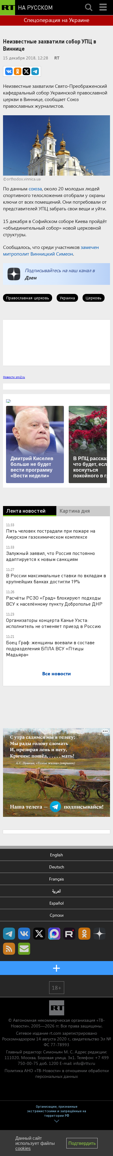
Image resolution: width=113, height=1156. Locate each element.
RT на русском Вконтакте (24, 934)
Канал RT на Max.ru (54, 934)
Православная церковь (27, 297)
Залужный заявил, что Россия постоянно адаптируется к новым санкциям (50, 556)
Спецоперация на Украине (56, 20)
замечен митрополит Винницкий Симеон (51, 250)
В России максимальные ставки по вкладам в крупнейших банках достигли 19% (56, 578)
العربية (56, 891)
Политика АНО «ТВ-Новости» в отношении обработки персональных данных (57, 1073)
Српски (57, 915)
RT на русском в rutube (69, 934)
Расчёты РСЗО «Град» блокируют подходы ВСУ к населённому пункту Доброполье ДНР (54, 600)
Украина (67, 297)
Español (56, 903)
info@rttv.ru (84, 1063)
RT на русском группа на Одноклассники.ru (84, 934)
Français (56, 879)
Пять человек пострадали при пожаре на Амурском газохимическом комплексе (50, 533)
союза (35, 188)
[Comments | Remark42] (56, 342)
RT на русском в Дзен (99, 934)
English (56, 855)
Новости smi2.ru (14, 377)
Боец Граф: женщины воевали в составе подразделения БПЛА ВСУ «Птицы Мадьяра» (50, 648)
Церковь (94, 297)
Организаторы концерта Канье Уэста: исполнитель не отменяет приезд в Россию (53, 623)
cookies (23, 1148)
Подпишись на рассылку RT (24, 949)
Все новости (56, 673)
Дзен (30, 277)
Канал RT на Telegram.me (9, 934)
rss (9, 949)
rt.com (55, 1033)
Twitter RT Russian (39, 934)
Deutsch (56, 867)
